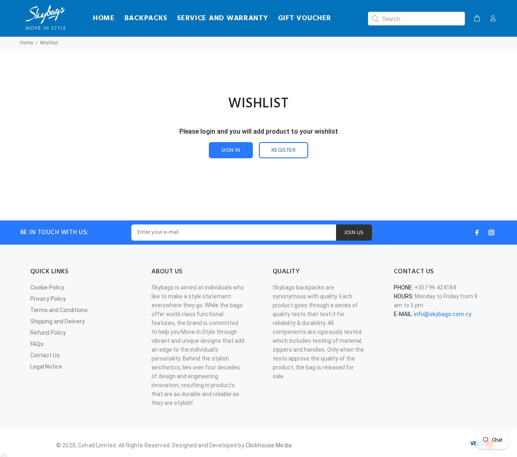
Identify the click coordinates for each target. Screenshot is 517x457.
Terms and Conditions (59, 310)
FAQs (37, 344)
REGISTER (283, 150)
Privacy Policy (48, 299)
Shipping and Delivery (57, 321)
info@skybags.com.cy (442, 314)
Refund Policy (48, 332)
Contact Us (45, 355)
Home (26, 43)
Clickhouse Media (269, 445)
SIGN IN (230, 150)
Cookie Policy (47, 287)
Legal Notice (46, 366)
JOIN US (354, 232)
